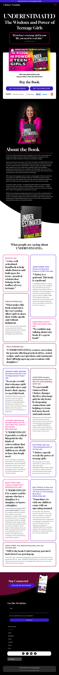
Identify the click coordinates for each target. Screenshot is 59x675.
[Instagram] (23, 653)
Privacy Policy (36, 667)
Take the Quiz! (12, 626)
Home (10, 645)
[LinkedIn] (31, 653)
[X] (27, 653)
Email (11, 608)
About (10, 639)
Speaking (11, 636)
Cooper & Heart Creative (33, 670)
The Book (11, 629)
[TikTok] (35, 653)
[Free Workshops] (15, 648)
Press (9, 633)
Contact (10, 642)
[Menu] (55, 4)
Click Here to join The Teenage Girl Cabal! (29, 1)
